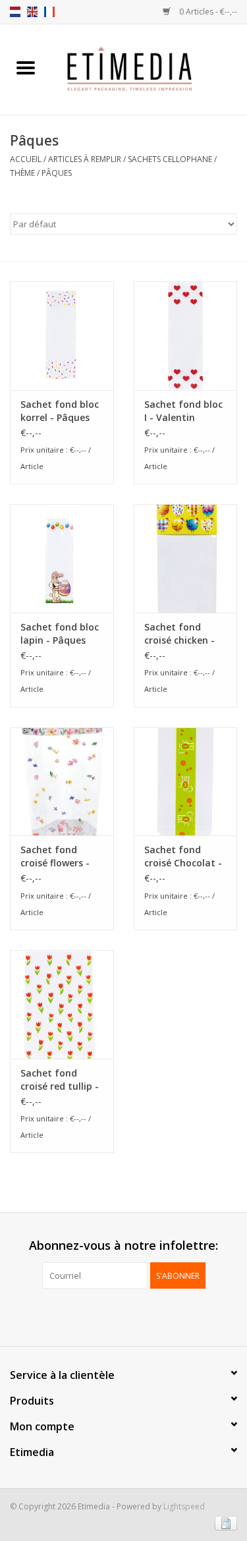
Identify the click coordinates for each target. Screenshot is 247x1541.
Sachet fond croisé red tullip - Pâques (59, 1080)
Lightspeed (184, 1506)
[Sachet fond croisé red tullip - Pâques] (62, 1004)
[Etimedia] (149, 68)
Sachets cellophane (170, 159)
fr (49, 12)
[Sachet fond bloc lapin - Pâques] (62, 558)
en (32, 12)
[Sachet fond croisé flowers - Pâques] (62, 781)
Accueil (25, 159)
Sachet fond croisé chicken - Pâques (179, 634)
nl (15, 12)
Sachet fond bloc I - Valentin (183, 411)
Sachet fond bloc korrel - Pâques (59, 411)
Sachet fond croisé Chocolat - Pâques (183, 856)
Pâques (56, 173)
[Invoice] (223, 1522)
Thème (22, 173)
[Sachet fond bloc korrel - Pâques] (62, 335)
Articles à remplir (84, 159)
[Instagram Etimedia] (135, 1315)
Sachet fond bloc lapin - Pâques (59, 633)
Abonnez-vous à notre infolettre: (123, 1245)
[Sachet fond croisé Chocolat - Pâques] (186, 781)
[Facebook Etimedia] (112, 1315)
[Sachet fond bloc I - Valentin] (186, 335)
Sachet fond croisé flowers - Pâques (55, 856)
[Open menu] (25, 67)
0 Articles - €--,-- (207, 11)
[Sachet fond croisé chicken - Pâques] (186, 558)
